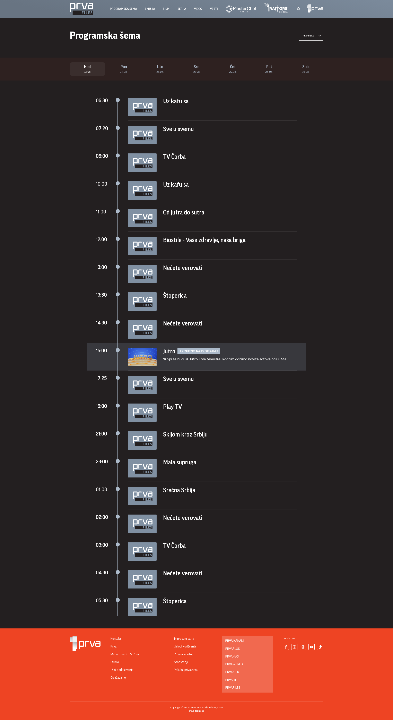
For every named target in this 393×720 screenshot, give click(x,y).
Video (198, 8)
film (166, 8)
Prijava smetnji (183, 654)
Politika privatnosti (186, 669)
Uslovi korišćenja (185, 646)
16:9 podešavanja (122, 669)
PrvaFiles (232, 687)
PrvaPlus (232, 648)
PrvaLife (231, 679)
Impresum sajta (184, 638)
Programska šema (123, 8)
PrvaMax (232, 656)
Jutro (169, 351)
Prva (113, 646)
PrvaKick (232, 672)
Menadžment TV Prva (125, 654)
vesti (214, 8)
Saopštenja (181, 662)
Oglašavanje (118, 677)
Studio (115, 662)
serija (181, 8)
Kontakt (116, 638)
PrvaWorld (234, 664)
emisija (150, 8)
